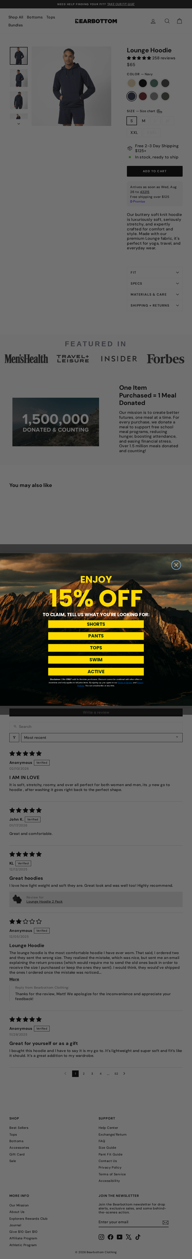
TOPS (96, 648)
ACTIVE (96, 671)
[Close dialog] (176, 565)
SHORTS (96, 624)
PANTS (96, 636)
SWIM (96, 660)
